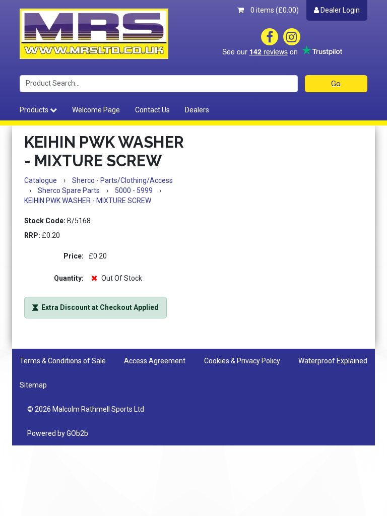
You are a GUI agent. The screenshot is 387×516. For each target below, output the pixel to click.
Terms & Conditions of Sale (63, 361)
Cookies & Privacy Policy (242, 361)
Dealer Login (339, 10)
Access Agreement (154, 361)
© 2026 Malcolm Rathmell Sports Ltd (85, 409)
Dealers (197, 110)
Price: (73, 256)
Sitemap (33, 385)
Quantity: (69, 278)
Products (35, 110)
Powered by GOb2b (57, 433)
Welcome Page (96, 110)
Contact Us (152, 110)
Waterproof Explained (332, 361)
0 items (274, 10)
